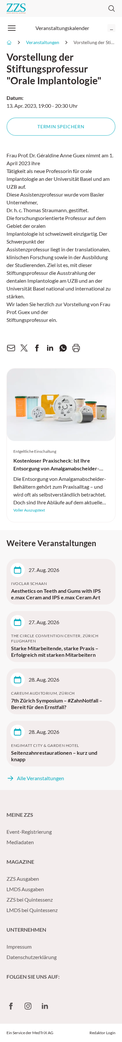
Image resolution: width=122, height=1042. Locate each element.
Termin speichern (60, 126)
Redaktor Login (102, 1032)
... (111, 28)
